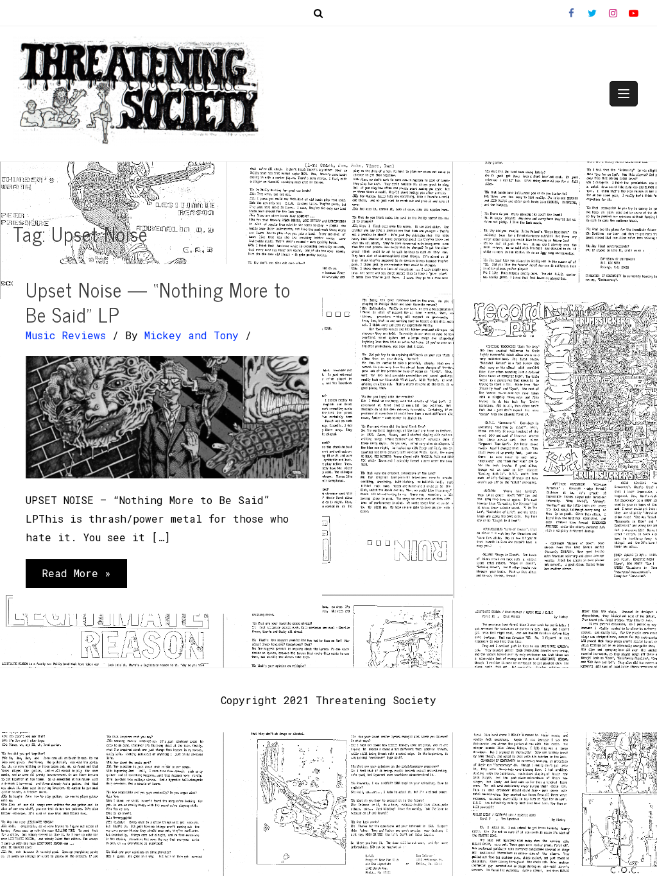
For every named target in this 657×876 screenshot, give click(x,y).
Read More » (76, 577)
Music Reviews (66, 335)
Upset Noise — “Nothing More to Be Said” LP (158, 301)
